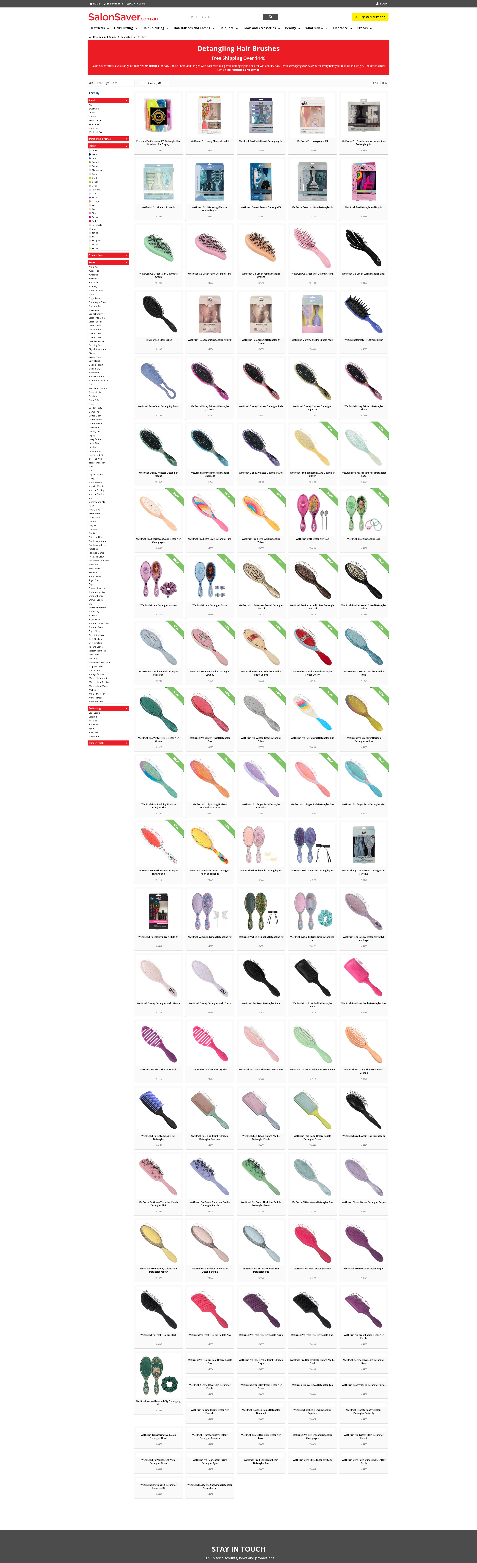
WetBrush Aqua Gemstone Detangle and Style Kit (363, 872)
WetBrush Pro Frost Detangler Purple (363, 1268)
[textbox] (226, 17)
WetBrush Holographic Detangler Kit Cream (261, 341)
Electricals (97, 28)
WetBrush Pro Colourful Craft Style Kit (158, 937)
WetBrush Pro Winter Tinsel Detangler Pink (210, 739)
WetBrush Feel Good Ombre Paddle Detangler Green (312, 1137)
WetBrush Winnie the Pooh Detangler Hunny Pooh (158, 872)
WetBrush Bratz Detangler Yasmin (158, 605)
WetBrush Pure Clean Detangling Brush (158, 406)
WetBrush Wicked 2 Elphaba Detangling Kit (261, 937)
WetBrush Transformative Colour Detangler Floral (312, 1535)
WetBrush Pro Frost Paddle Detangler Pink (363, 1003)
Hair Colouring (153, 28)
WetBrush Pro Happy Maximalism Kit (210, 141)
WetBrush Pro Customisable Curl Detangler (158, 1137)
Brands (362, 28)
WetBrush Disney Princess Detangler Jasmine (210, 408)
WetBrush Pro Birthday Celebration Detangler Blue (261, 1270)
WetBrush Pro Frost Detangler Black (261, 1003)
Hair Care (226, 28)
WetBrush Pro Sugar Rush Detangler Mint (364, 804)
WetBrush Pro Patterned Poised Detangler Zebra (363, 607)
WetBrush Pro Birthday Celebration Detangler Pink (210, 1270)
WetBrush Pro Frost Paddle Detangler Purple (364, 1336)
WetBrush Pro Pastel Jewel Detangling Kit (261, 141)
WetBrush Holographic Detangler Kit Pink (210, 340)
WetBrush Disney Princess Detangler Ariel (261, 472)
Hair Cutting (123, 28)
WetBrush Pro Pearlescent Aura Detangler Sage (364, 474)
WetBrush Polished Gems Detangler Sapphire (210, 1535)
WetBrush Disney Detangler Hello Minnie (158, 1003)
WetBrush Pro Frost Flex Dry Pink (209, 1069)
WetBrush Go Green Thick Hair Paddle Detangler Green (261, 1204)
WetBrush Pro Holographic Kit (312, 141)
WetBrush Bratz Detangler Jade (363, 539)
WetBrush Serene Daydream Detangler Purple (158, 1469)
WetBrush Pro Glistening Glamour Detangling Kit (210, 209)
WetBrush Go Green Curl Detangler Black (363, 273)
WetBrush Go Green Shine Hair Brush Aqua (312, 1069)
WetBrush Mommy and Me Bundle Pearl (312, 340)
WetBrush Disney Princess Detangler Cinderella (210, 474)
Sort (91, 82)
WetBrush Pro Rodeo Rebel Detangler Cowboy (210, 673)
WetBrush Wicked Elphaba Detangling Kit (312, 870)
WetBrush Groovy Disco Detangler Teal (261, 1467)
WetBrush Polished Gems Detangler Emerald (364, 1469)
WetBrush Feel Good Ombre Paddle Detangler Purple (261, 1137)
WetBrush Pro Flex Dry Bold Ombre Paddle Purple (261, 1403)
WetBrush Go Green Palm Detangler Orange (261, 275)
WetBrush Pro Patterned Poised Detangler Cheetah (261, 607)
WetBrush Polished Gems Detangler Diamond (158, 1535)
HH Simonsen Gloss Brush (158, 340)
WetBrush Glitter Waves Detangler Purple (364, 1202)
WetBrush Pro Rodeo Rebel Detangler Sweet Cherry (312, 673)
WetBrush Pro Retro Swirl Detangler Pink (209, 539)
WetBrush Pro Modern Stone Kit (158, 207)
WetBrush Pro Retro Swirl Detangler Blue (312, 738)
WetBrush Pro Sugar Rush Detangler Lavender (261, 806)
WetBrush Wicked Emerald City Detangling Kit (158, 1403)
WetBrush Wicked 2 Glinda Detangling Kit (210, 937)
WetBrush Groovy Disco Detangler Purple (312, 1467)
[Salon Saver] (124, 16)
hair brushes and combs (243, 69)
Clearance (340, 28)
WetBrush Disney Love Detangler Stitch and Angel (364, 938)
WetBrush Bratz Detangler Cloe (312, 539)
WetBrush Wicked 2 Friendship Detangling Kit (312, 938)
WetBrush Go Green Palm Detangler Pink (209, 273)
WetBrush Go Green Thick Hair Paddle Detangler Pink (159, 1204)
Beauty (290, 28)
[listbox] (115, 83)
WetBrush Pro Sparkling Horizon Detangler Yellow (364, 739)
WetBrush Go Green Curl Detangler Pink (312, 273)
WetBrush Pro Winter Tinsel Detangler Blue (364, 673)
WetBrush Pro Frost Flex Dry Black (158, 1335)
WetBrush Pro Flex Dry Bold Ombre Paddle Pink (210, 1403)
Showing (154, 83)
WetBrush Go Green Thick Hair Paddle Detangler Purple (210, 1204)
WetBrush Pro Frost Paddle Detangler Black (312, 1005)
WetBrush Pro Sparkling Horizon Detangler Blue (158, 806)
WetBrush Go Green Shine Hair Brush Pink (261, 1069)
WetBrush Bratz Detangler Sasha (209, 605)
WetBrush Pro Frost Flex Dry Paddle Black (312, 1335)
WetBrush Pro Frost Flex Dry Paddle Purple (261, 1335)
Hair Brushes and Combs (192, 28)
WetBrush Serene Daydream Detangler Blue (363, 1403)
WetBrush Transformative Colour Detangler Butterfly (261, 1535)
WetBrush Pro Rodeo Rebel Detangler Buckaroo (158, 673)
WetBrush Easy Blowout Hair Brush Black (363, 1136)
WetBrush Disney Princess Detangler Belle (261, 406)
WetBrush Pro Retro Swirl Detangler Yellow (261, 540)
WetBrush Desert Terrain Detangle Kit (261, 207)
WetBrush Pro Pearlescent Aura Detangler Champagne (158, 540)
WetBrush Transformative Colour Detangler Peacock (363, 1535)
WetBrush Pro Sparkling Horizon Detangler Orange (210, 806)
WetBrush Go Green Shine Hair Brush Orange (363, 1071)
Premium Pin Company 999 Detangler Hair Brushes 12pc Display (158, 143)
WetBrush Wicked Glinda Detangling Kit (261, 870)
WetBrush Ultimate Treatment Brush (364, 340)
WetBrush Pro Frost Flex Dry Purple (158, 1069)
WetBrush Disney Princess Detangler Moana (158, 474)
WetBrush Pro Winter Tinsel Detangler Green (158, 739)
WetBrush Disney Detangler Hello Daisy (210, 1003)
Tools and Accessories (259, 28)
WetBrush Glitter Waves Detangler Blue (312, 1202)
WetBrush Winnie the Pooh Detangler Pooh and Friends (210, 872)
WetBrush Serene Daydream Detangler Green (209, 1469)
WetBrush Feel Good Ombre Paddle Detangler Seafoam (209, 1137)
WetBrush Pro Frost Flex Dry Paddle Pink (210, 1335)
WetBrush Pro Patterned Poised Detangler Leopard (312, 607)
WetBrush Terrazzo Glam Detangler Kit (312, 207)
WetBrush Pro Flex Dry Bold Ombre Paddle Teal (312, 1403)
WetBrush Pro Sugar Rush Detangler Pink (312, 804)
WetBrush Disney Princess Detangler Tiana (364, 408)
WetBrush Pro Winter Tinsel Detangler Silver (261, 739)
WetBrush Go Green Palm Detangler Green (158, 275)
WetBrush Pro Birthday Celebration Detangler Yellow (158, 1270)
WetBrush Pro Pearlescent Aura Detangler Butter (312, 474)
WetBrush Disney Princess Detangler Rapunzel (312, 408)
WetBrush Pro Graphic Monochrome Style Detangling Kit (364, 143)
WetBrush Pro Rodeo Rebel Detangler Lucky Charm (261, 673)
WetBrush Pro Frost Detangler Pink (312, 1268)
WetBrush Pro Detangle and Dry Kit (363, 207)
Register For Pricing (372, 17)
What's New (314, 28)
